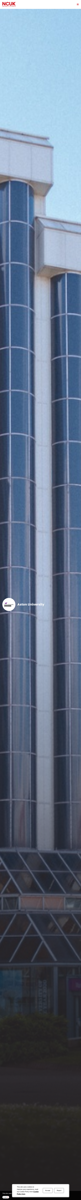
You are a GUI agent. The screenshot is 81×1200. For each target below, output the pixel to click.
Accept (47, 1190)
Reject (59, 1190)
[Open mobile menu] (77, 4)
